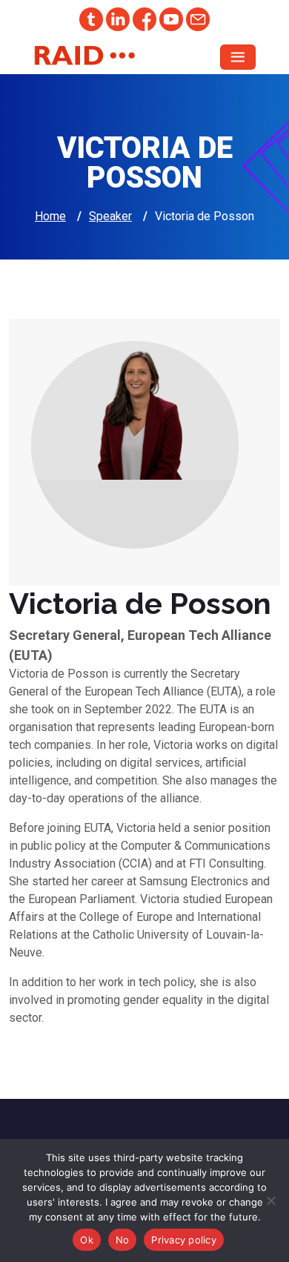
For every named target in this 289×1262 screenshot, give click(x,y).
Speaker (110, 216)
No (123, 1240)
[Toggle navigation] (238, 57)
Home (50, 216)
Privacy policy (183, 1240)
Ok (86, 1240)
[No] (270, 1200)
